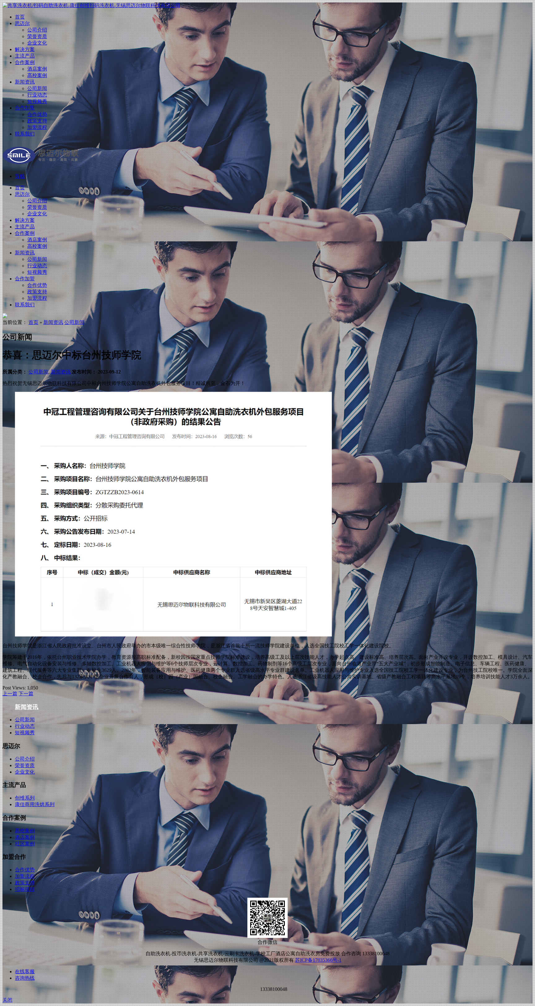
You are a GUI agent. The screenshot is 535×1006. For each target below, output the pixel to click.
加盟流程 (37, 127)
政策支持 (37, 120)
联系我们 (25, 133)
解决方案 (25, 49)
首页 (20, 16)
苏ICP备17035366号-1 (318, 960)
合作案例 (25, 62)
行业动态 (37, 94)
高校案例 (37, 75)
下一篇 (26, 693)
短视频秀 (37, 101)
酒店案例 (37, 68)
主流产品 (25, 55)
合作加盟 (25, 107)
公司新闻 (37, 88)
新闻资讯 (25, 81)
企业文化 (37, 42)
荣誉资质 (37, 36)
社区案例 (25, 843)
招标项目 (25, 889)
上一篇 (9, 693)
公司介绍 (37, 29)
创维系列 (25, 798)
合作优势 (37, 114)
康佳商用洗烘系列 (34, 804)
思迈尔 (22, 23)
